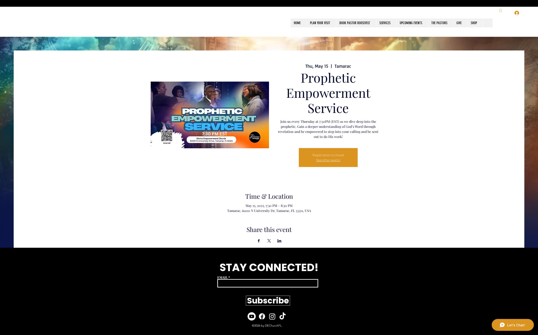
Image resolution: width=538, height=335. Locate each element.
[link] (500, 13)
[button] (475, 23)
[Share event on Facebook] (259, 240)
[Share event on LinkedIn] (279, 240)
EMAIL (222, 277)
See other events (328, 160)
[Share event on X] (269, 240)
